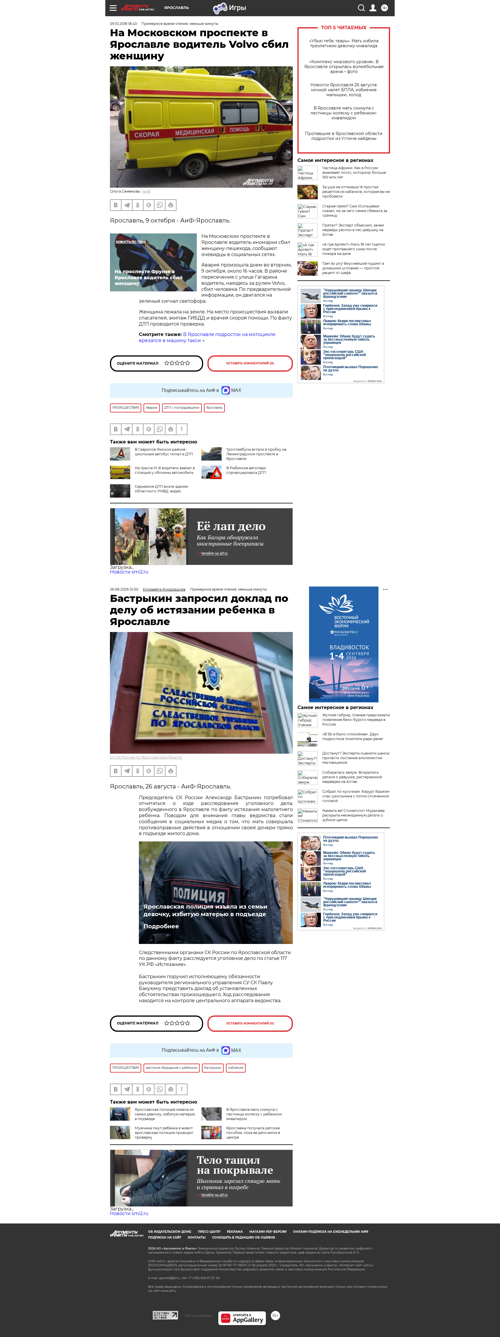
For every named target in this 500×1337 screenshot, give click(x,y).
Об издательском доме (169, 1232)
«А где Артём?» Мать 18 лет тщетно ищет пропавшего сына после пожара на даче (353, 249)
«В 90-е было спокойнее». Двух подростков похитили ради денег (352, 736)
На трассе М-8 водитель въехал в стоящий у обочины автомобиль (165, 470)
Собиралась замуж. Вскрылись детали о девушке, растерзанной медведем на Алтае (352, 777)
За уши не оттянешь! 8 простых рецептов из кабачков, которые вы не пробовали (356, 191)
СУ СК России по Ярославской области (146, 757)
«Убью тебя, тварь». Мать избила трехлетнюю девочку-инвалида (343, 43)
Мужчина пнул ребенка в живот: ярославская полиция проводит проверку (164, 1132)
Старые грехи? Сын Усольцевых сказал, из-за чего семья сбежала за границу (354, 211)
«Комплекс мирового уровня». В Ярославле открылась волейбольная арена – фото (343, 66)
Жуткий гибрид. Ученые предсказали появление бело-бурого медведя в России (356, 719)
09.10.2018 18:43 (123, 23)
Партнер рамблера (198, 1315)
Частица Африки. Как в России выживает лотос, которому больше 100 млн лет (354, 172)
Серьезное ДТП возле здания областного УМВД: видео (161, 488)
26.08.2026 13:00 (124, 589)
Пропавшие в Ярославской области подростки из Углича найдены (344, 136)
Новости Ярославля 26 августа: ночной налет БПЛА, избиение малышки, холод (343, 90)
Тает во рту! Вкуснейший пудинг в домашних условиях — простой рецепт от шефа (353, 268)
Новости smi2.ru (129, 572)
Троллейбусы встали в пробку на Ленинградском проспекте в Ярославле (256, 454)
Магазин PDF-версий (267, 1232)
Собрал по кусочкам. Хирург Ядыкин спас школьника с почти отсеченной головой (355, 796)
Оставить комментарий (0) (250, 363)
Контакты (196, 1237)
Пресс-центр (209, 1232)
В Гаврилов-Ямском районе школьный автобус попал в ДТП (164, 451)
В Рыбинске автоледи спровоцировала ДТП (246, 470)
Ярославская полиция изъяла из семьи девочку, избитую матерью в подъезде (205, 910)
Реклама (235, 1232)
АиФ (147, 191)
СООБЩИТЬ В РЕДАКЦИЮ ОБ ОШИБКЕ (243, 1237)
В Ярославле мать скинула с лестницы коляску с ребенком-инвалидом (343, 113)
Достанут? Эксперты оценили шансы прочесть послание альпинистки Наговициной (355, 758)
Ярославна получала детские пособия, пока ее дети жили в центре (253, 1132)
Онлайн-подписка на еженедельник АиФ (330, 1232)
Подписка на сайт (164, 1237)
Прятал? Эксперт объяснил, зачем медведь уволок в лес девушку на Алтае (353, 230)
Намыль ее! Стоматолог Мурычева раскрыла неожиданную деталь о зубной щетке (353, 815)
